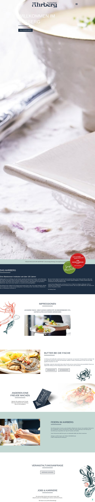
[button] (76, 4)
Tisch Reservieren (25, 30)
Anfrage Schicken (47, 472)
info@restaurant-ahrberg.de (60, 437)
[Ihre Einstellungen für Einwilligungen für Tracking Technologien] (92, 499)
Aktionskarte (64, 370)
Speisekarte (51, 370)
